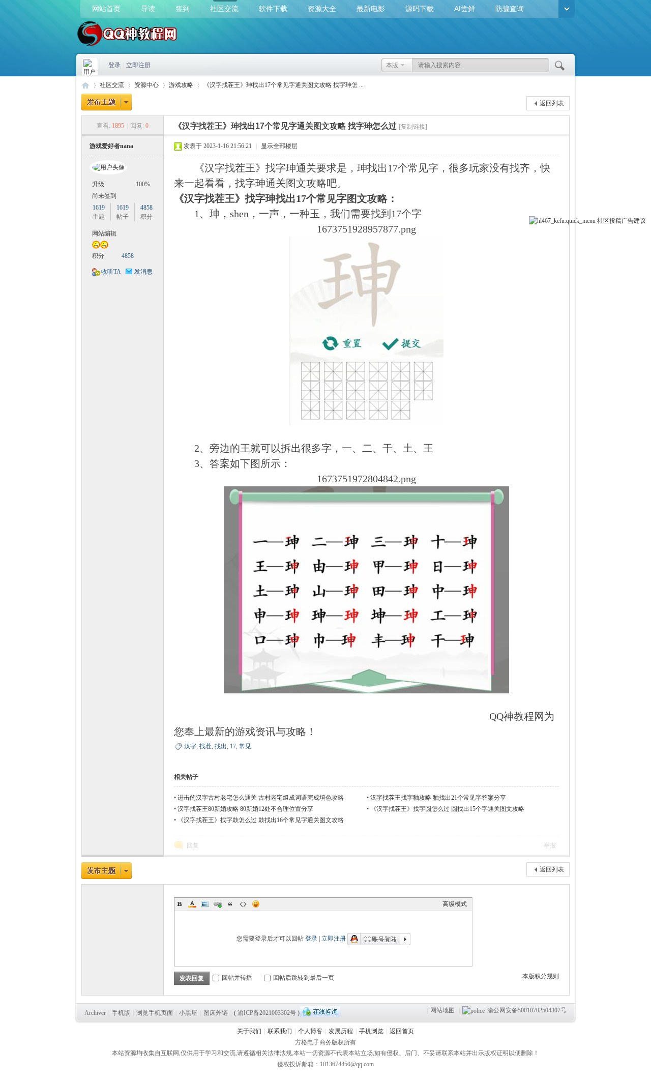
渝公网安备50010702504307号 (527, 1010)
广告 (628, 220)
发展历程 (341, 1031)
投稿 (615, 220)
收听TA (111, 271)
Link (218, 904)
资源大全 (322, 9)
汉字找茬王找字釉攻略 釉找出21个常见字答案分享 (438, 797)
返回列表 (552, 103)
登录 (114, 65)
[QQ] (320, 1011)
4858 (146, 207)
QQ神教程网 (85, 85)
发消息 (143, 271)
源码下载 (419, 9)
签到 (182, 9)
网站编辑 (104, 233)
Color (192, 904)
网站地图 (442, 1010)
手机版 (121, 1012)
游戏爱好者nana (111, 146)
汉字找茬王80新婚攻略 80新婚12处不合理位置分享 (245, 808)
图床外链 (215, 1012)
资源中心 (146, 85)
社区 (603, 220)
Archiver (95, 1012)
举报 (550, 845)
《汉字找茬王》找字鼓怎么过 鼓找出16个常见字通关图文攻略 (260, 820)
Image (205, 904)
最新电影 (371, 9)
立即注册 (138, 65)
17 (233, 746)
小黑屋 (188, 1012)
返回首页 (402, 1031)
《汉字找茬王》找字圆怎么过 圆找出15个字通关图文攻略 (447, 808)
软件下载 (273, 9)
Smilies (256, 904)
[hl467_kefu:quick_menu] (562, 220)
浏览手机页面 (154, 1012)
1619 (99, 207)
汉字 (190, 746)
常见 (245, 746)
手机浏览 (371, 1031)
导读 (148, 9)
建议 (640, 220)
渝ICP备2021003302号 (267, 1012)
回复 (193, 845)
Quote (230, 904)
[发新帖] (106, 102)
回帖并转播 (237, 977)
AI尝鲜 (464, 9)
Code (243, 904)
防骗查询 (509, 9)
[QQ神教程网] (127, 46)
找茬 (205, 746)
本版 (392, 65)
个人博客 (310, 1031)
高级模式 (454, 904)
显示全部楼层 (279, 146)
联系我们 (280, 1031)
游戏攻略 (181, 85)
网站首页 (106, 9)
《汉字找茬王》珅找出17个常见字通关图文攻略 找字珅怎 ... (283, 85)
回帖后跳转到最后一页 (303, 977)
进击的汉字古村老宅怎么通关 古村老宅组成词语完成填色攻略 (260, 797)
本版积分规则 (540, 976)
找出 (221, 746)
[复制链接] (413, 126)
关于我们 (249, 1031)
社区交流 (224, 9)
